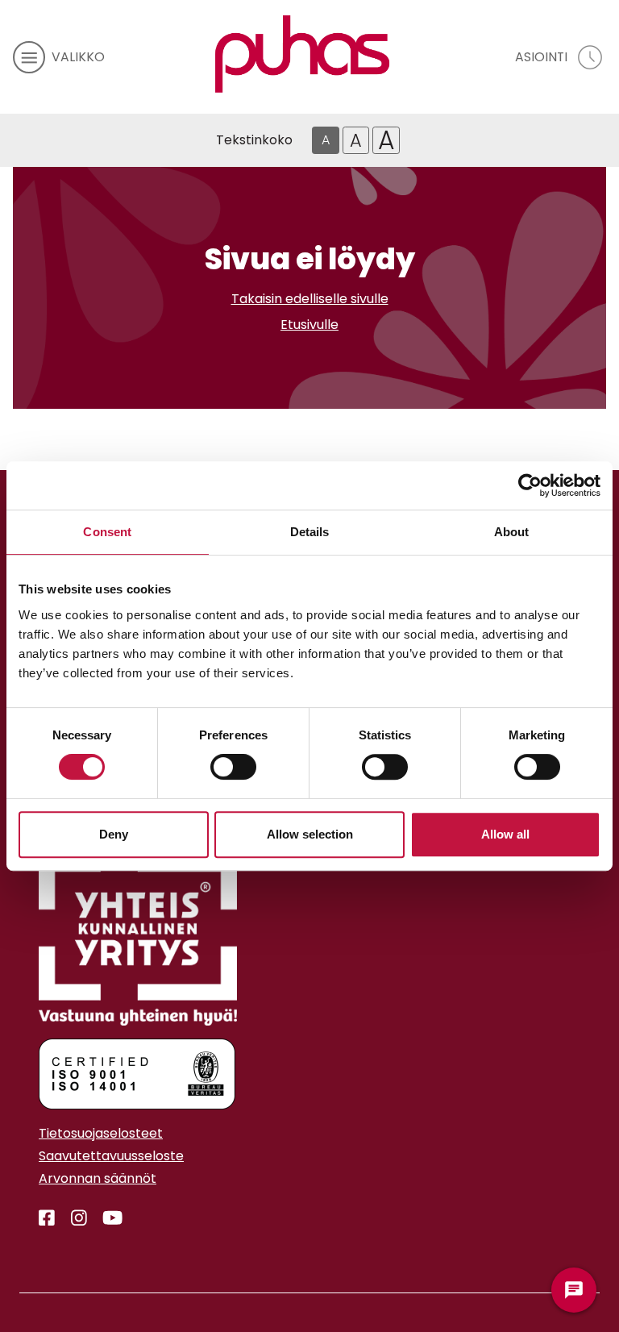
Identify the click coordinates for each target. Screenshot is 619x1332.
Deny (113, 834)
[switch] (233, 767)
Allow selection (310, 834)
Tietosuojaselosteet (101, 1133)
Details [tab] (310, 532)
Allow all (505, 834)
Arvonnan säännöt (97, 1178)
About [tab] (512, 532)
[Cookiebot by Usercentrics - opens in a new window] (529, 485)
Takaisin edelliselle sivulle (309, 298)
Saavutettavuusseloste (111, 1156)
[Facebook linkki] (47, 1218)
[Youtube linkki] (106, 1218)
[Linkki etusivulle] (302, 54)
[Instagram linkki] (72, 1218)
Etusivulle (309, 324)
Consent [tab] (107, 532)
